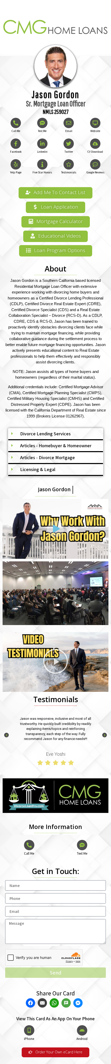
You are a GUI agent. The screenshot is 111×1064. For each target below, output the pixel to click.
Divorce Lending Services (45, 434)
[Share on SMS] (66, 1003)
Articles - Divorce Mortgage (47, 457)
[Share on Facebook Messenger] (78, 1003)
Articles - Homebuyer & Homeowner (55, 446)
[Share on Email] (43, 1003)
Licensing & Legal (37, 469)
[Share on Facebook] (31, 1003)
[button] (55, 434)
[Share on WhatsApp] (55, 1003)
